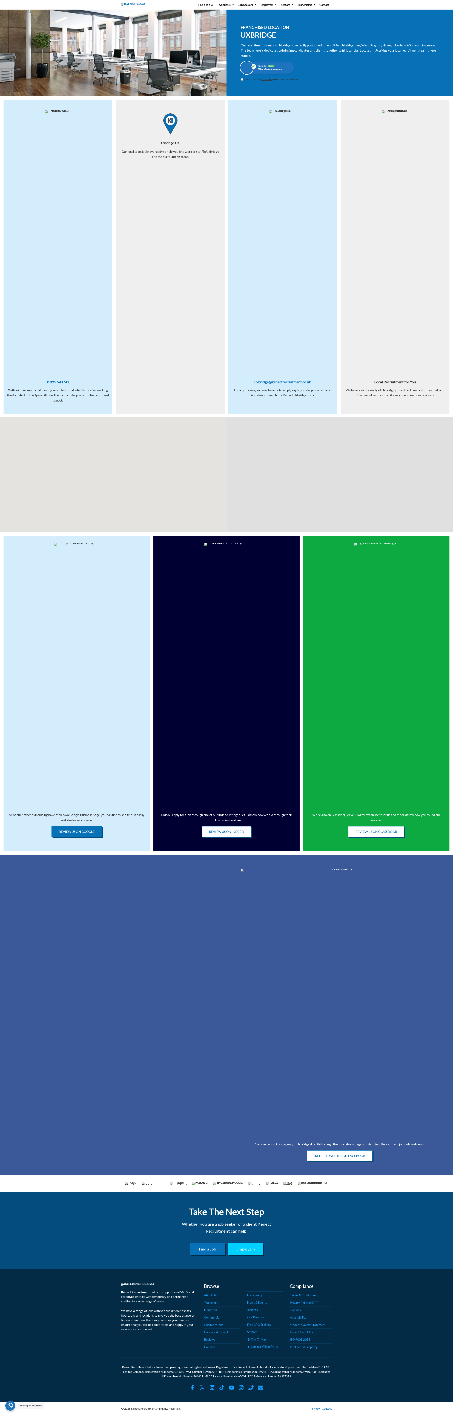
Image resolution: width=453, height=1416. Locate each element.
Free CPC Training (259, 1325)
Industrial (210, 1310)
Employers (266, 4)
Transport (211, 1303)
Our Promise (255, 1317)
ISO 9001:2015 (300, 1339)
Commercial (212, 1317)
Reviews (209, 1339)
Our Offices (258, 1339)
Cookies (295, 1310)
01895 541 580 (58, 382)
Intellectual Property (303, 1347)
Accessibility (298, 1317)
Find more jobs (213, 1325)
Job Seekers (245, 4)
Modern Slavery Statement (308, 1325)
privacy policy (266, 79)
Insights (252, 1310)
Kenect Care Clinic (302, 1332)
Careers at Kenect (216, 1332)
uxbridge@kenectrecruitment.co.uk (282, 382)
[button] (233, 5)
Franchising (305, 4)
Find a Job (204, 4)
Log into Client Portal (264, 1347)
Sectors (285, 4)
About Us (225, 4)
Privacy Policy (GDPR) (304, 1303)
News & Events (257, 1302)
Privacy (315, 1408)
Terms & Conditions (303, 1295)
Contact (324, 4)
